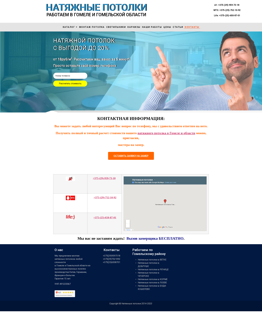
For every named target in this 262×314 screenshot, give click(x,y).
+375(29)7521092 (111, 259)
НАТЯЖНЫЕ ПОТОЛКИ (96, 7)
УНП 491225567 (63, 284)
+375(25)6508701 (111, 262)
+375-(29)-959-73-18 (104, 178)
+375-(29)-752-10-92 (105, 197)
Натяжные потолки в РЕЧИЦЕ (153, 269)
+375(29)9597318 (111, 255)
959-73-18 (234, 5)
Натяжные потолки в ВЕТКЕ (152, 259)
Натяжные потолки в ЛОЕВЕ (152, 282)
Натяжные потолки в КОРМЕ (152, 279)
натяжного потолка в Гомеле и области (166, 133)
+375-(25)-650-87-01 (104, 217)
